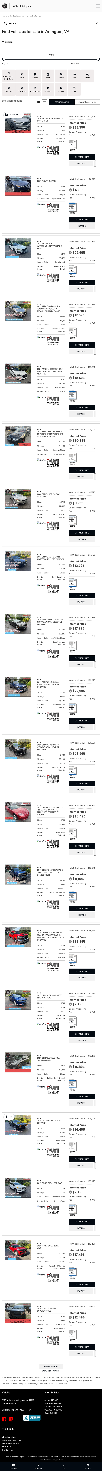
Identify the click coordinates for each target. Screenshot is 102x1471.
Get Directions (9, 1403)
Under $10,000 (51, 1400)
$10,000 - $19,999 (52, 1403)
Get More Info (82, 157)
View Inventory (9, 1437)
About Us (6, 1446)
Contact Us (7, 1449)
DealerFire (56, 1457)
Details (81, 163)
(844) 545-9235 (16, 1409)
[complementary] (94, 1463)
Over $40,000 (51, 1413)
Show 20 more (51, 1366)
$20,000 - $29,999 (53, 1406)
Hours (29, 1409)
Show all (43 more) (51, 1370)
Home (5, 16)
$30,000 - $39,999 (53, 1409)
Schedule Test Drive (12, 1440)
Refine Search (62, 102)
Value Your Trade (10, 1443)
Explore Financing (95, 163)
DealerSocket (74, 1457)
